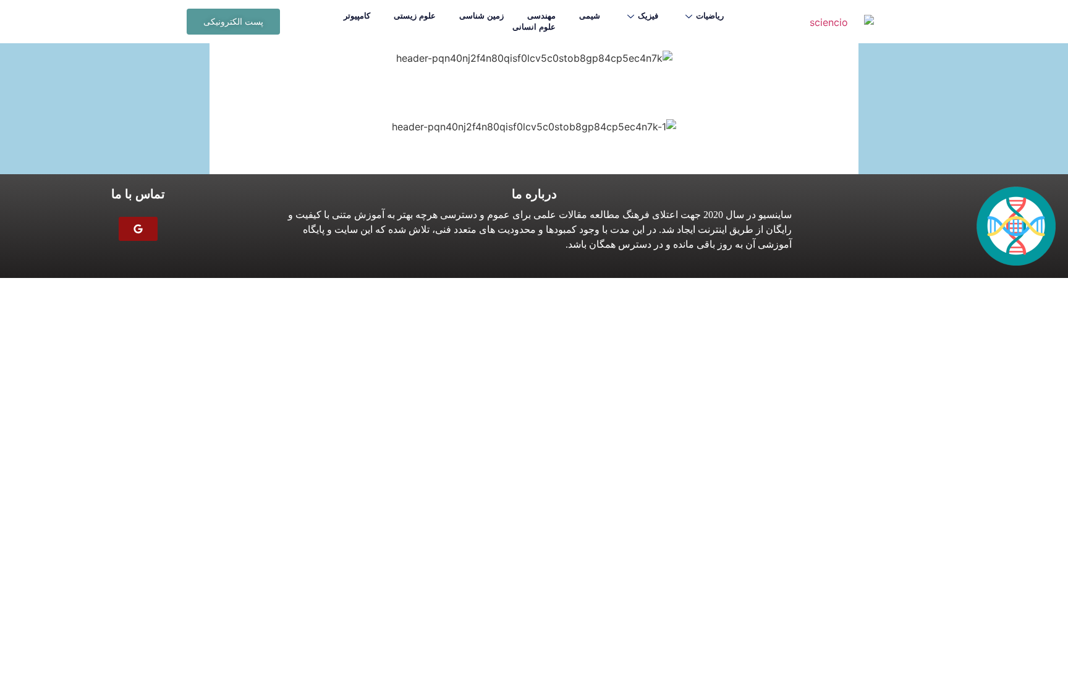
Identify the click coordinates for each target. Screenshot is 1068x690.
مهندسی (541, 15)
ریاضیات (710, 15)
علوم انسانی (534, 27)
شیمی (589, 15)
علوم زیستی (415, 15)
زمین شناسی (481, 15)
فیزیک (648, 15)
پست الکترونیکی (233, 22)
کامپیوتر (357, 15)
